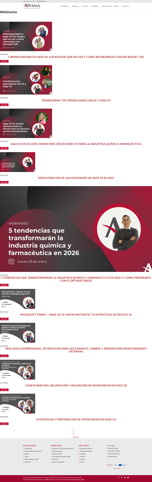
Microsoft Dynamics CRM (31, 459)
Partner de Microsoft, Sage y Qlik (74, 479)
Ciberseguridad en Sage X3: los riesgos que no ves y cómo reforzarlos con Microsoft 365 (76, 56)
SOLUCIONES (64, 6)
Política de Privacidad (114, 451)
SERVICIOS (75, 6)
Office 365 (27, 462)
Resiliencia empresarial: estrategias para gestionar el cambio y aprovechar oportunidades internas (76, 350)
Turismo (82, 462)
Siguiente (76, 437)
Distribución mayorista (86, 448)
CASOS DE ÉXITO (107, 6)
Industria (82, 456)
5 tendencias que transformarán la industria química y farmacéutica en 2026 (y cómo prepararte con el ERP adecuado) (76, 279)
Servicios (82, 459)
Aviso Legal (111, 445)
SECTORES (85, 6)
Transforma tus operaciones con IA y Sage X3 (76, 100)
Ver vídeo (4, 61)
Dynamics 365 (28, 448)
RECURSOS (95, 6)
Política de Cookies (113, 448)
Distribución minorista (86, 451)
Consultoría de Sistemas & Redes (61, 456)
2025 (119, 468)
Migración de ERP (57, 454)
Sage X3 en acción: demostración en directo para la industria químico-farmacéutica (76, 143)
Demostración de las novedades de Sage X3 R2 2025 (76, 177)
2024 (115, 468)
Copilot (26, 456)
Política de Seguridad (114, 453)
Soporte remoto (112, 456)
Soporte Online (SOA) (58, 462)
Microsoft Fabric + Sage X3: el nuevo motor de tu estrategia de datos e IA (76, 314)
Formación (55, 459)
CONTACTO (125, 6)
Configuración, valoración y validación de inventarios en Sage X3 (76, 385)
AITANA (115, 6)
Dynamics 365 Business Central (33, 451)
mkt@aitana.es (49, 479)
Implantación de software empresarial (62, 448)
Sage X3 (26, 454)
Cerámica (82, 454)
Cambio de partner (57, 451)
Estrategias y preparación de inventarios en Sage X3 (76, 419)
